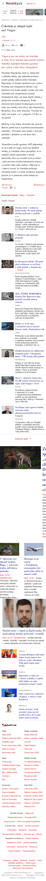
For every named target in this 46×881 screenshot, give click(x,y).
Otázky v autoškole (32, 803)
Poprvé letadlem (8, 792)
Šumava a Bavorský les (11, 796)
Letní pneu (11, 847)
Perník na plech (30, 779)
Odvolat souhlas (29, 865)
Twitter (15, 860)
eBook (7, 45)
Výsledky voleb (8, 742)
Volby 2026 (6, 735)
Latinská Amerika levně (11, 803)
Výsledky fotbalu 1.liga (11, 765)
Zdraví (17, 332)
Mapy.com (29, 813)
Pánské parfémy (29, 851)
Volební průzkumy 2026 (11, 738)
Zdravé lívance (30, 769)
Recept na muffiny (31, 765)
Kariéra (32, 860)
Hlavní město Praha (22, 273)
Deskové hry (22, 847)
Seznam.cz (31, 4)
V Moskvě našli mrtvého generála (26, 236)
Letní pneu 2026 (31, 789)
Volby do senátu (8, 749)
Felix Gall (28, 749)
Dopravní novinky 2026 (33, 796)
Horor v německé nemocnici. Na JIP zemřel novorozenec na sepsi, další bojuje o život (29, 380)
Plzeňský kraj (20, 360)
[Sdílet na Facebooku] (11, 187)
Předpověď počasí (15, 817)
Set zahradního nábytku (12, 834)
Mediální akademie (16, 863)
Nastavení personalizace (23, 868)
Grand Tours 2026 (31, 752)
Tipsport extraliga (9, 769)
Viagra (21, 195)
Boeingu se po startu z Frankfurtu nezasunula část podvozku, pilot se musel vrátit (33, 566)
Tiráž (39, 860)
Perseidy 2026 (30, 817)
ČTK (3, 37)
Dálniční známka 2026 (33, 792)
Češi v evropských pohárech (28, 822)
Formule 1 (6, 776)
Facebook (7, 860)
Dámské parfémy (30, 843)
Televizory (33, 847)
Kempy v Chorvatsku (10, 789)
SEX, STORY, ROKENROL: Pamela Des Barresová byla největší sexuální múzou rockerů (28, 298)
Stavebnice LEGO (14, 843)
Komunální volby (8, 752)
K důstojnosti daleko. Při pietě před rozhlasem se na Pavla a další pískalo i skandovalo (29, 264)
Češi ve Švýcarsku (9, 799)
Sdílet (16, 45)
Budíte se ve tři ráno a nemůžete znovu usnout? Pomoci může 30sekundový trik (29, 326)
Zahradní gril (29, 834)
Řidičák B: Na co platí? (33, 799)
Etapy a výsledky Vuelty (33, 738)
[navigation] (3, 4)
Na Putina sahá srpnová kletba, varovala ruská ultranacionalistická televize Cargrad (29, 411)
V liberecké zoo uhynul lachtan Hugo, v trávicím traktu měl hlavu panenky (9, 565)
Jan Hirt (27, 742)
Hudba (17, 305)
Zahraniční (19, 419)
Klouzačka (32, 830)
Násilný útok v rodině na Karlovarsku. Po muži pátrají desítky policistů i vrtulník (28, 210)
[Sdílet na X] (15, 187)
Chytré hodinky (14, 851)
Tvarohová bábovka (32, 772)
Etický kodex (31, 863)
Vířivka (39, 834)
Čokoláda (31, 195)
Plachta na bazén (32, 826)
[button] (8, 210)
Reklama (23, 860)
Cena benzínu (9, 822)
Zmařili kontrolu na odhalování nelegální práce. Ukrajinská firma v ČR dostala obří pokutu (29, 353)
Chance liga (7, 762)
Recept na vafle (30, 776)
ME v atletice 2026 (9, 772)
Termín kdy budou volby (11, 745)
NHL (4, 779)
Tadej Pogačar (30, 745)
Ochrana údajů (14, 865)
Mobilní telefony (32, 838)
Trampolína (11, 830)
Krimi (17, 217)
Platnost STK (29, 806)
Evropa (17, 241)
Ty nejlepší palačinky (32, 762)
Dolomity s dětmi (8, 806)
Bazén (20, 826)
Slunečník (22, 830)
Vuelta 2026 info (30, 735)
